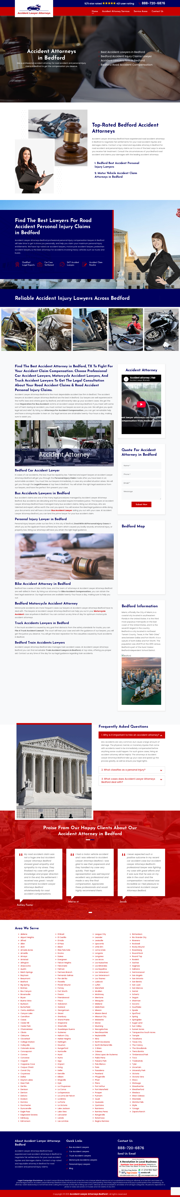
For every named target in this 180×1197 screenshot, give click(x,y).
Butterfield (25, 1007)
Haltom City (63, 1035)
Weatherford (138, 1089)
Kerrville (61, 1073)
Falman (61, 969)
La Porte (61, 1102)
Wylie (134, 1105)
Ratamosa (99, 1118)
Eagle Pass (25, 1111)
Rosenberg (137, 950)
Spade (135, 1010)
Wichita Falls (137, 1102)
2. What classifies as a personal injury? (123, 769)
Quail (97, 1099)
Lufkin (97, 985)
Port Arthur (100, 1086)
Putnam (98, 1095)
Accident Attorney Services (116, 11)
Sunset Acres (138, 1029)
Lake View (62, 1111)
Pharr (97, 1080)
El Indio (61, 940)
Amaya (24, 956)
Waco (135, 1080)
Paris (97, 1067)
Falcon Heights (64, 962)
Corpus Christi (27, 1067)
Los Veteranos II (102, 975)
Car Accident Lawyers (79, 1151)
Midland (98, 1004)
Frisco (60, 1000)
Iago (60, 1061)
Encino (61, 953)
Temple (135, 1035)
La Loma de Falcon (66, 1095)
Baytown (24, 975)
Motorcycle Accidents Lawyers (83, 1160)
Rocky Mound (138, 947)
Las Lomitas (63, 1121)
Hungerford (63, 1048)
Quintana (99, 1105)
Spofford (136, 1013)
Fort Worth (62, 991)
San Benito (137, 981)
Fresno (61, 994)
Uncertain (136, 1067)
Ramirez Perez (101, 1111)
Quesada (99, 1102)
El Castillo (62, 937)
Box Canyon (26, 991)
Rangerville (100, 1114)
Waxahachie (138, 1086)
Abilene (24, 934)
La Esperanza (64, 1092)
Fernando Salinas (65, 975)
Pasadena (99, 1070)
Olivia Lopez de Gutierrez (106, 1054)
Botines (24, 988)
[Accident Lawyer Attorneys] (34, 9)
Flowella (61, 981)
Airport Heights (27, 937)
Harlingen (62, 1042)
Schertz (135, 994)
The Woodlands (139, 1048)
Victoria (135, 1073)
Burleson (24, 1004)
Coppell (24, 1061)
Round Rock (137, 953)
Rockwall (136, 943)
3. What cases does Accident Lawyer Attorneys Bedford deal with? (128, 780)
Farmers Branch (65, 972)
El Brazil (61, 934)
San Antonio (137, 978)
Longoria (99, 953)
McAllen (98, 991)
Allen (23, 943)
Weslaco (136, 1092)
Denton (24, 1092)
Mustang (99, 1026)
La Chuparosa (64, 1086)
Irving (60, 1067)
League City (100, 934)
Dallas (23, 1076)
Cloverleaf (25, 1038)
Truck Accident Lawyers (80, 1155)
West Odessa (138, 1095)
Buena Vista (26, 1000)
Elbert (60, 947)
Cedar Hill (25, 1023)
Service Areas (140, 11)
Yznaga (135, 1108)
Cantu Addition (27, 1010)
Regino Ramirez (102, 1121)
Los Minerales (101, 966)
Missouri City (100, 1016)
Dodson (24, 1099)
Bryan (23, 997)
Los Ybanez (100, 978)
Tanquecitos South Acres (143, 1032)
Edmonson (25, 1121)
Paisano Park (100, 1061)
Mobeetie (99, 1019)
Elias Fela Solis (64, 950)
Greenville (62, 1026)
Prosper (98, 1092)
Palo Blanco (100, 1064)
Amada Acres (27, 950)
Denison (24, 1089)
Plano (97, 1083)
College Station (28, 1042)
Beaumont (25, 978)
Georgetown (63, 1010)
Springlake (137, 1019)
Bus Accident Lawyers (79, 1147)
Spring (135, 1016)
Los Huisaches (101, 962)
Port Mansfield (101, 1089)
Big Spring (25, 985)
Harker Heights (64, 1038)
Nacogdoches (101, 1029)
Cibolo (23, 1032)
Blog (71, 1168)
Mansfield (99, 988)
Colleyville (25, 1045)
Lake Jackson (64, 1108)
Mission (98, 1010)
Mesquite (99, 1000)
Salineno (136, 969)
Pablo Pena (100, 1057)
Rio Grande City (139, 937)
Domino (24, 1102)
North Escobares (102, 1042)
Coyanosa (25, 1073)
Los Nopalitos (101, 969)
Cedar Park (26, 1026)
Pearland (99, 1073)
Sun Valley (137, 1026)
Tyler (134, 1064)
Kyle (59, 1083)
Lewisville (99, 940)
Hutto (60, 1057)
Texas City (137, 1042)
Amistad (24, 959)
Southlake (136, 1007)
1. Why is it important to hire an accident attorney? (130, 735)
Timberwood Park (140, 1054)
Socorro (135, 1004)
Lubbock (99, 981)
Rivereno (136, 940)
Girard (60, 1013)
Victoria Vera (138, 1076)
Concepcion (26, 1051)
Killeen (61, 1076)
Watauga (136, 1083)
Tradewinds (137, 1061)
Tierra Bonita (138, 1051)
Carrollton (25, 1016)
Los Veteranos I (102, 972)
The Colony (137, 1045)
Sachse (135, 962)
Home (95, 11)
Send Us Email (127, 1154)
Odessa (98, 1051)
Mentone (99, 997)
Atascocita (26, 966)
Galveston (62, 1004)
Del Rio (24, 1086)
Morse (98, 1023)
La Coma (62, 1089)
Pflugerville (100, 1076)
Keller (60, 1070)
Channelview (26, 1029)
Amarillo (24, 953)
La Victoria (62, 1105)
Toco (134, 1057)
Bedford (24, 981)
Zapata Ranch (138, 1111)
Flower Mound (64, 985)
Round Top (137, 956)
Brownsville (25, 994)
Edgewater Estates (29, 1114)
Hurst (60, 1054)
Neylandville (100, 1035)
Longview (99, 956)
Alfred (23, 940)
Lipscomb (99, 943)
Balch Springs (27, 972)
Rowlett (135, 959)
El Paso (61, 943)
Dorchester (26, 1105)
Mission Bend (101, 1013)
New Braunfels (101, 1032)
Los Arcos (99, 959)
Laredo (61, 1118)
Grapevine (62, 1023)
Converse (25, 1057)
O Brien (98, 1048)
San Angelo (137, 975)
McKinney (99, 994)
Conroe (24, 1054)
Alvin (23, 947)
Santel (135, 991)
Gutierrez (62, 1032)
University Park (138, 1070)
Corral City (25, 1070)
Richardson (137, 934)
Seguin (135, 997)
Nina (97, 1038)
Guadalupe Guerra (66, 1029)
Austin (23, 969)
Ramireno (99, 1108)
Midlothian (99, 1007)
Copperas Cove (28, 1064)
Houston (61, 1045)
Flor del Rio (62, 978)
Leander (98, 937)
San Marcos (137, 988)
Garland (61, 1007)
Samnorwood (138, 972)
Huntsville (62, 1051)
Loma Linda (100, 950)
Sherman (136, 1000)
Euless (60, 956)
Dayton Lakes (27, 1080)
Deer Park (25, 1083)
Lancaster (62, 1114)
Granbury (62, 1016)
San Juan (136, 985)
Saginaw (136, 966)
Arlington (25, 962)
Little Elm (99, 947)
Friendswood (63, 997)
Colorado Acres (28, 1048)
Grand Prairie (63, 1019)
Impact (61, 1064)
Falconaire (62, 966)
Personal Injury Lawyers (79, 1164)
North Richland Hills (103, 1045)
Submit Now (141, 505)
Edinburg (24, 1118)
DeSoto (24, 1095)
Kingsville (62, 1080)
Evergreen (62, 959)
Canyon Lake (26, 1013)
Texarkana (137, 1038)
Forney (61, 988)
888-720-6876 (153, 3)
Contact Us (157, 11)
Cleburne (25, 1035)
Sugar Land (137, 1023)
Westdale (136, 1099)
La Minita (62, 1099)
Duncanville (26, 1108)
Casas (23, 1019)
